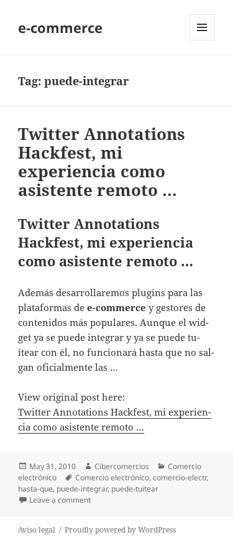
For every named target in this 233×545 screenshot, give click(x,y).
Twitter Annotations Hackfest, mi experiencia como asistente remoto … (101, 162)
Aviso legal (36, 529)
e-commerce (60, 27)
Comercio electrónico (112, 477)
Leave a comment (60, 500)
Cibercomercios (121, 466)
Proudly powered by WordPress (120, 529)
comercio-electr (179, 477)
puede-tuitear (134, 488)
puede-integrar (82, 488)
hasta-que (35, 488)
